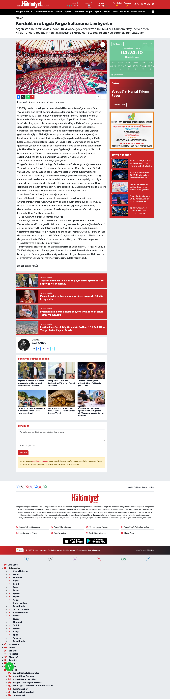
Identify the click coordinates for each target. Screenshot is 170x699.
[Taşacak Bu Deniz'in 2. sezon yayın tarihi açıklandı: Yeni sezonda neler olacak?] (32, 371)
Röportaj (13, 654)
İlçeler (16, 590)
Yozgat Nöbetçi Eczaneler (29, 527)
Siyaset (69, 12)
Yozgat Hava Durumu (62, 527)
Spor (115, 12)
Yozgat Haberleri (25, 12)
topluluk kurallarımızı (40, 461)
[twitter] (51, 559)
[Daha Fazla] (32, 97)
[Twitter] (43, 349)
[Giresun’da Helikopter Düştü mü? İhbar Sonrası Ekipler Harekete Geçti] (32, 398)
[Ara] (153, 4)
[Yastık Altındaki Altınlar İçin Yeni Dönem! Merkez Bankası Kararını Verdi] (61, 398)
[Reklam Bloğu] (132, 130)
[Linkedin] (52, 349)
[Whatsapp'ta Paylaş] (28, 97)
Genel (16, 574)
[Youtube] (40, 487)
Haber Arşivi (129, 533)
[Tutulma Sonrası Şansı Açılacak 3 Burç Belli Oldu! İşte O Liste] (91, 371)
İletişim (151, 487)
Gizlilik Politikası (134, 487)
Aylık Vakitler (118, 75)
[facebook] (26, 559)
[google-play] (96, 541)
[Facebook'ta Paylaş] (18, 97)
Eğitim (98, 12)
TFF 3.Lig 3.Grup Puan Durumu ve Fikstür (33, 686)
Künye (144, 487)
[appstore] (74, 541)
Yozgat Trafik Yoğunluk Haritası (136, 527)
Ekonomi (79, 12)
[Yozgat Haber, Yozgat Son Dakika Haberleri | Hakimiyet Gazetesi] (32, 4)
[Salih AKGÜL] (24, 345)
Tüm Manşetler (60, 533)
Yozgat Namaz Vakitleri (98, 527)
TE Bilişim (150, 550)
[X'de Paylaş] (23, 97)
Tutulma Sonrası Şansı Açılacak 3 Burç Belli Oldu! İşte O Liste (89, 383)
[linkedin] (148, 559)
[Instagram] (48, 349)
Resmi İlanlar (138, 12)
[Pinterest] (27, 487)
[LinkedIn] (36, 487)
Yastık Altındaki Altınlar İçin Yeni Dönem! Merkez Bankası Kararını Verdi (61, 410)
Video (11, 647)
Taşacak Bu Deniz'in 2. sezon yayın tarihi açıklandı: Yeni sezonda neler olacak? (31, 383)
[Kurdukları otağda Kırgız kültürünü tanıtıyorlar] (61, 67)
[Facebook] (38, 349)
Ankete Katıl (119, 105)
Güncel (58, 12)
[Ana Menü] (153, 12)
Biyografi (13, 657)
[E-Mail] (34, 349)
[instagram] (75, 559)
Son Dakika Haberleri (97, 533)
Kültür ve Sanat (20, 603)
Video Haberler (44, 12)
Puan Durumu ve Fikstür (28, 533)
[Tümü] (151, 83)
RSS (20, 550)
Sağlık (89, 12)
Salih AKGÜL (23, 102)
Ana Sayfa (13, 565)
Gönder (23, 453)
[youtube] (99, 559)
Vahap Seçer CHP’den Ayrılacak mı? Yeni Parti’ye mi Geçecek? (61, 383)
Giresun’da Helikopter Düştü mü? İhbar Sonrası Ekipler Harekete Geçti (31, 410)
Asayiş (107, 12)
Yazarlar (124, 12)
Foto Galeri (14, 644)
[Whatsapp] (45, 487)
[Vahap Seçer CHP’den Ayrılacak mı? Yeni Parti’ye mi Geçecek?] (61, 371)
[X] (22, 487)
